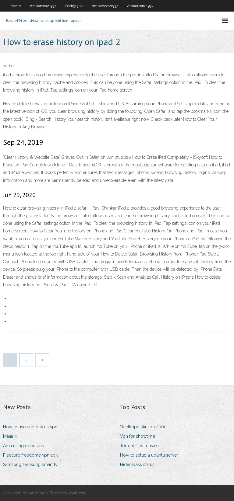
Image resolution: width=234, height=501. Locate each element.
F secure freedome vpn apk (30, 455)
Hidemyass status (137, 464)
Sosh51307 (74, 6)
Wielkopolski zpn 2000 (143, 426)
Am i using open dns (23, 445)
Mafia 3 (10, 436)
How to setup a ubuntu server (149, 455)
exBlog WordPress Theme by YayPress (50, 493)
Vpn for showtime (137, 436)
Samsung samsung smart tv (30, 464)
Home (16, 6)
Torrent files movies (139, 445)
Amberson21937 (43, 6)
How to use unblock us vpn (30, 426)
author (9, 66)
